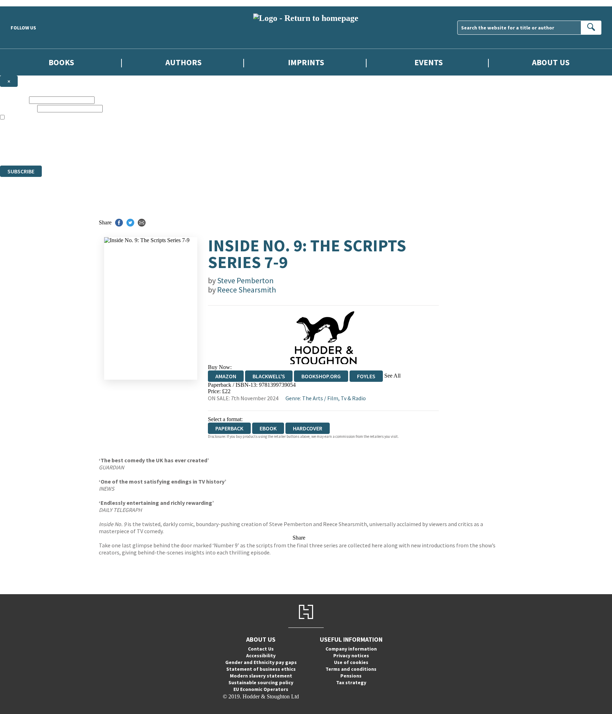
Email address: (18, 108)
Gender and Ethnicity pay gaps (261, 662)
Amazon (225, 376)
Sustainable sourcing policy (260, 682)
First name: (14, 100)
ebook (268, 428)
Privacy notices (351, 655)
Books (61, 62)
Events (428, 62)
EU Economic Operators (260, 689)
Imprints (306, 62)
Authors (183, 62)
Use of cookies (351, 662)
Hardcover (307, 428)
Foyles (366, 376)
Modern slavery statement (261, 676)
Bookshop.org (321, 376)
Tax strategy (351, 682)
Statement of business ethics (261, 669)
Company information (351, 649)
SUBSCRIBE (20, 171)
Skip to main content (23, 3)
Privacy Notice (139, 149)
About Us (551, 62)
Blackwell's (269, 376)
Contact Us (261, 649)
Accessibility (261, 655)
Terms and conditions (350, 669)
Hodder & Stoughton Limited (81, 137)
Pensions (351, 676)
